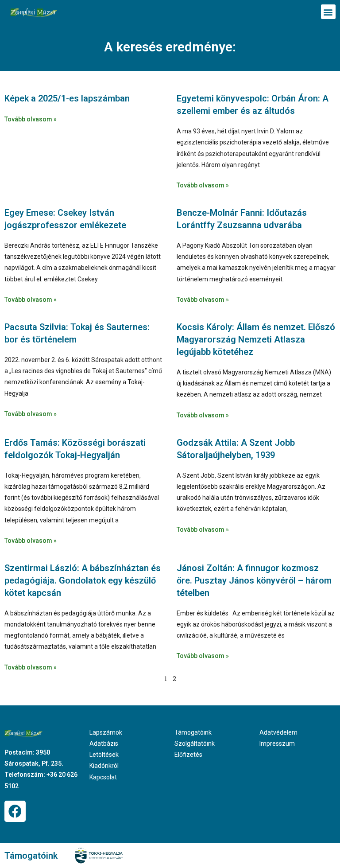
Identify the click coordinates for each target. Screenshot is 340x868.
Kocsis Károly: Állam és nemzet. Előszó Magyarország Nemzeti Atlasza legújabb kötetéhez (256, 339)
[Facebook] (15, 811)
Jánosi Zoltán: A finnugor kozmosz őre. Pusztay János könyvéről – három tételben (254, 580)
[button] (328, 11)
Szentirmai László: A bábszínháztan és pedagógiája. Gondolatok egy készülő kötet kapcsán (82, 580)
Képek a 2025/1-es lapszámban (67, 98)
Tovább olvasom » (30, 119)
